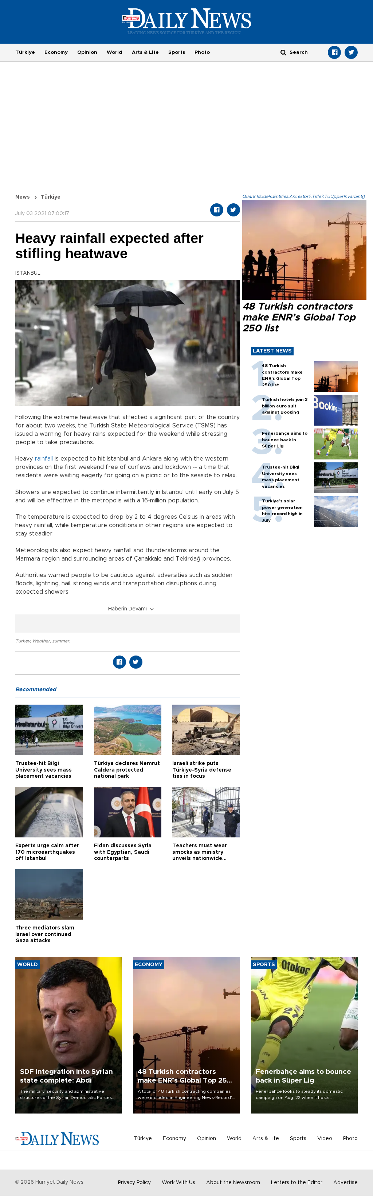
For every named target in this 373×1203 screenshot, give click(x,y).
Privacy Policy (134, 1182)
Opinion (87, 52)
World (114, 52)
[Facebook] (334, 52)
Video (324, 1138)
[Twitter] (351, 52)
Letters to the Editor (296, 1182)
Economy (56, 52)
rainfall (44, 459)
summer (60, 641)
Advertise (345, 1182)
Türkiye (25, 52)
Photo (202, 52)
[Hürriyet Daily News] (186, 21)
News (22, 197)
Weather (41, 641)
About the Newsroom (233, 1182)
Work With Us (178, 1182)
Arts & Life (145, 52)
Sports (176, 52)
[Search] (283, 52)
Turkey (22, 641)
